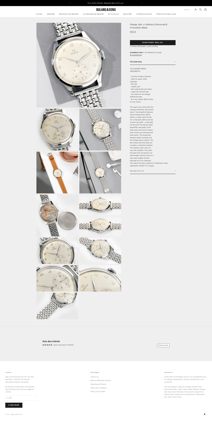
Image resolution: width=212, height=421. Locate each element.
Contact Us (94, 377)
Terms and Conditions (98, 388)
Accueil (39, 14)
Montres (51, 14)
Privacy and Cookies (97, 391)
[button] (153, 62)
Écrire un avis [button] (163, 345)
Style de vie (113, 14)
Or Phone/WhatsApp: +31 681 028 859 (144, 46)
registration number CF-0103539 (142, 166)
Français (186, 9)
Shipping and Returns (98, 384)
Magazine (127, 14)
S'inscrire (14, 405)
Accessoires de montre (93, 14)
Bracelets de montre (68, 14)
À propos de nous (144, 14)
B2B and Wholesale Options (100, 380)
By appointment (136, 55)
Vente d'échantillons (166, 14)
